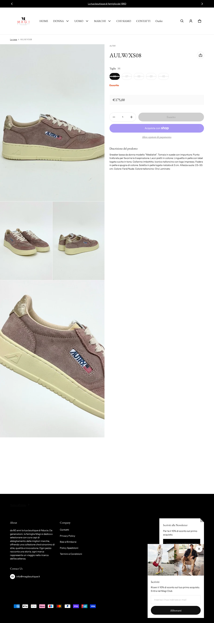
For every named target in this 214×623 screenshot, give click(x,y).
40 (163, 76)
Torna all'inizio (18, 505)
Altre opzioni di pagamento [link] (156, 137)
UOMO (78, 21)
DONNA (58, 21)
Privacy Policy (67, 535)
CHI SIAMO (123, 21)
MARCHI (100, 21)
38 (139, 76)
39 (151, 76)
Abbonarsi (175, 610)
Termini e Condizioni (71, 553)
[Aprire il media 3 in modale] (26, 241)
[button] (182, 21)
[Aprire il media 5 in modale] (52, 358)
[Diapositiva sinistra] (12, 4)
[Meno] (114, 117)
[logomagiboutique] (23, 21)
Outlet (159, 21)
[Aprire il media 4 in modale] (78, 241)
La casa (13, 39)
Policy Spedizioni (69, 547)
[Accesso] (190, 21)
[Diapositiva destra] (202, 4)
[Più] (131, 117)
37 (126, 76)
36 (114, 76)
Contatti (64, 529)
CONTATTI (143, 21)
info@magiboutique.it (28, 576)
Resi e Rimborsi (68, 541)
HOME (43, 21)
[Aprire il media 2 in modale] (52, 122)
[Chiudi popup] (199, 548)
